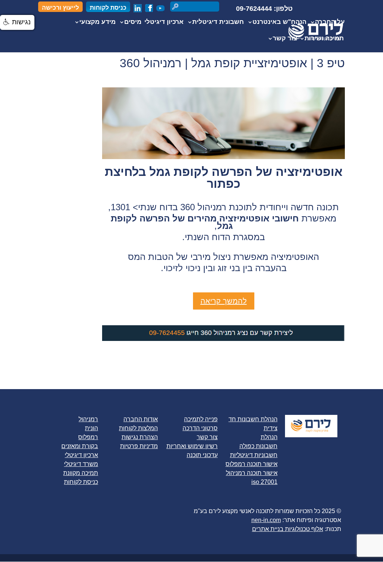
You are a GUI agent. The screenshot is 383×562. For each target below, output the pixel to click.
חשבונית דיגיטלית (218, 22)
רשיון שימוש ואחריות (192, 446)
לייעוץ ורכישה (60, 8)
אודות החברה (140, 419)
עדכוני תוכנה (202, 455)
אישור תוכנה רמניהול (252, 473)
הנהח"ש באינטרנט (279, 22)
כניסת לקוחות (108, 8)
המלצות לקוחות (138, 428)
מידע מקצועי (97, 22)
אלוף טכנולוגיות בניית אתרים (287, 529)
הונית (91, 428)
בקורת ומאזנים (79, 446)
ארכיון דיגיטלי (164, 22)
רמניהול (88, 419)
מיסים (132, 22)
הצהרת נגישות (140, 437)
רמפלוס (88, 437)
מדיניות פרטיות (139, 446)
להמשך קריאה (223, 301)
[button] (17, 22)
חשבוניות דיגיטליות (254, 455)
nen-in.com (266, 520)
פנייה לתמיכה (201, 419)
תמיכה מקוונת (80, 473)
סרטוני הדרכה (200, 428)
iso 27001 (264, 482)
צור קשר (285, 39)
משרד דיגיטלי (81, 464)
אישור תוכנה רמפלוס (252, 464)
